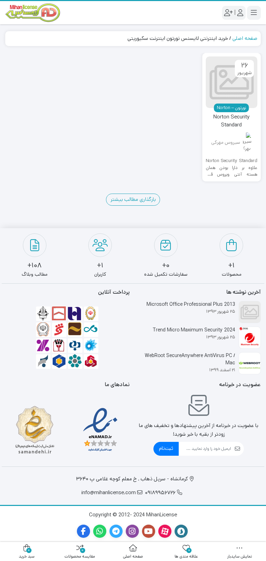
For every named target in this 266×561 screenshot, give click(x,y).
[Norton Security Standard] (232, 82)
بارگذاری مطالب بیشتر (133, 199)
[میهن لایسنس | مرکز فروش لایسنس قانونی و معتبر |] (33, 13)
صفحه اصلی (244, 38)
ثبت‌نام (166, 448)
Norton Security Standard (231, 120)
